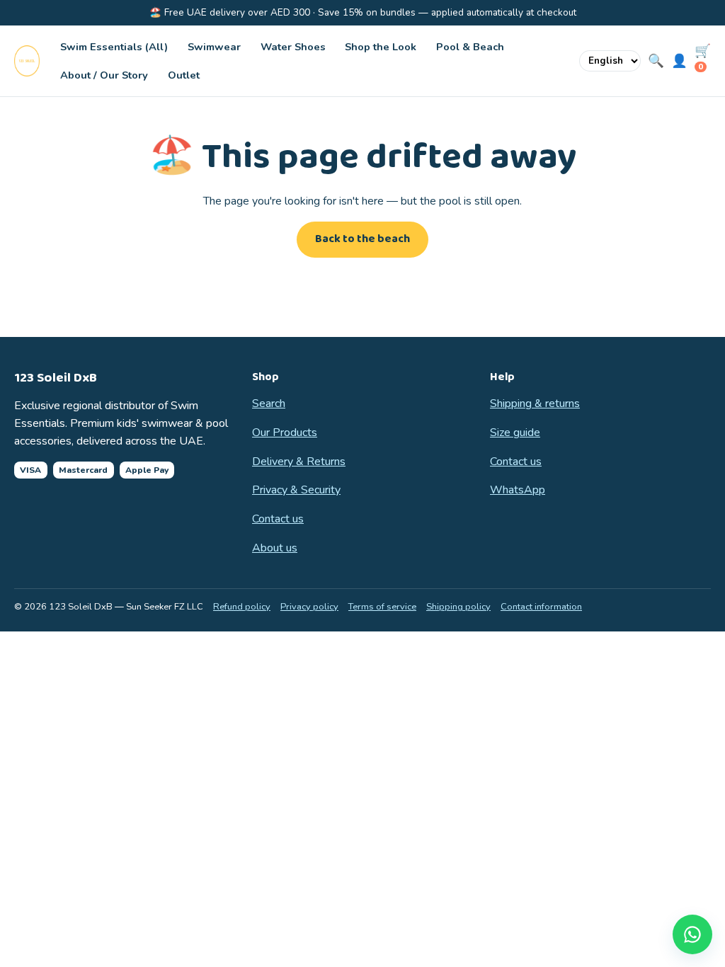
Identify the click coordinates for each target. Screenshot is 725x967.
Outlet (184, 75)
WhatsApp (517, 490)
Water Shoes (293, 47)
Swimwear (214, 47)
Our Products (284, 432)
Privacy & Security (296, 490)
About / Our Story (104, 75)
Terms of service (382, 606)
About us (274, 548)
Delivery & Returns (299, 461)
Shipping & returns (535, 403)
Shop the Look (380, 47)
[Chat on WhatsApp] (692, 934)
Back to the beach (362, 239)
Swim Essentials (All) (114, 47)
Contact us (278, 519)
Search (268, 403)
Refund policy (241, 606)
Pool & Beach (470, 47)
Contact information (541, 606)
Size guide (515, 432)
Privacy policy (309, 606)
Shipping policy (458, 606)
